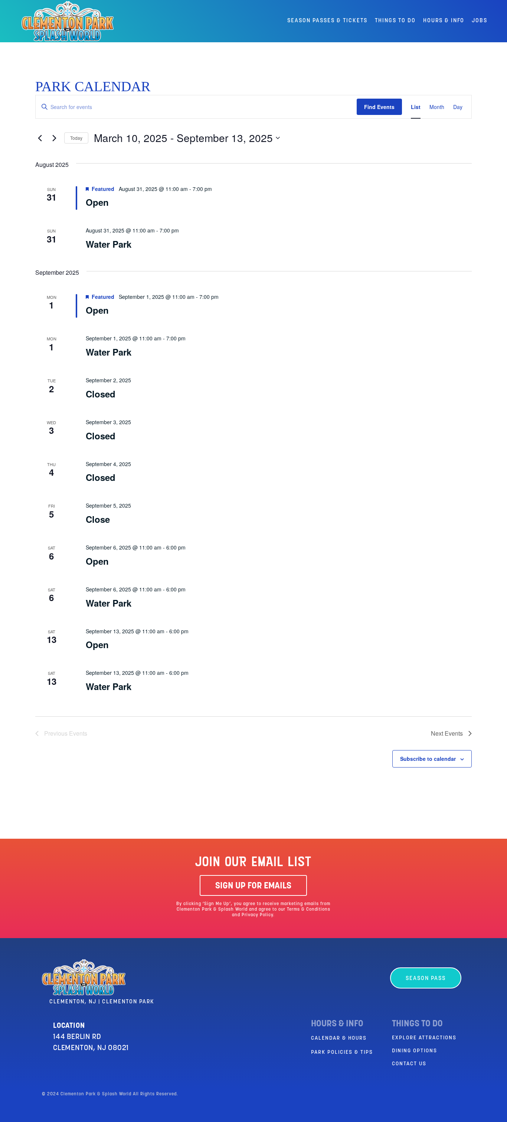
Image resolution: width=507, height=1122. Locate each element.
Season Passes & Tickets (327, 21)
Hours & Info (443, 21)
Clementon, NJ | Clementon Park (101, 1002)
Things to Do (395, 21)
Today (76, 138)
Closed (100, 393)
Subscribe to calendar (428, 758)
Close (98, 519)
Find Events (379, 106)
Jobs (479, 21)
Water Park (108, 244)
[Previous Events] (39, 137)
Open (97, 202)
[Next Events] (54, 137)
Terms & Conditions (308, 909)
